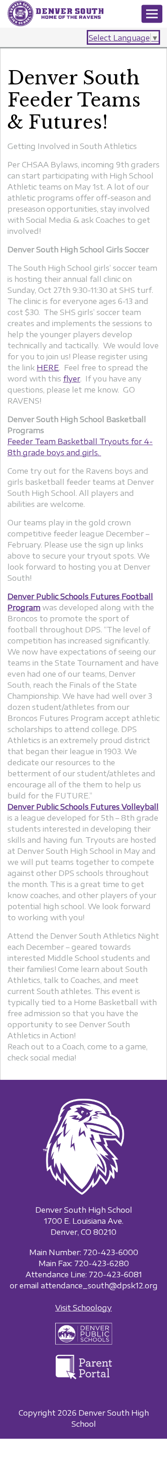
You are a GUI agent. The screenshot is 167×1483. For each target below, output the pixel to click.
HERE (48, 367)
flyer (71, 378)
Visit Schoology (83, 1307)
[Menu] (151, 14)
